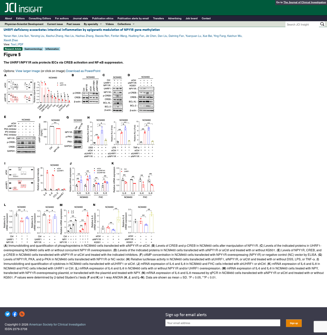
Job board (192, 18)
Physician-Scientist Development (24, 24)
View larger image (28, 71)
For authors (62, 18)
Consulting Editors (40, 18)
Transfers (158, 18)
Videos (110, 24)
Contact (206, 18)
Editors (20, 18)
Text (13, 44)
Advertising (174, 18)
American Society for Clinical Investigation (57, 324)
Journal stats (80, 18)
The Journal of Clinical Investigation (304, 2)
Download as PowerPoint (83, 71)
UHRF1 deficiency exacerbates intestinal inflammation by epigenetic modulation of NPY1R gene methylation (82, 30)
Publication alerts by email (133, 18)
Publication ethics (102, 18)
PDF (20, 44)
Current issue (55, 24)
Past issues (73, 24)
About (8, 18)
